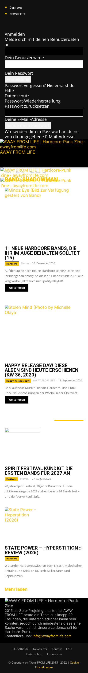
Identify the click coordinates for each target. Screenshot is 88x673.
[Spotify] (20, 24)
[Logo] (36, 175)
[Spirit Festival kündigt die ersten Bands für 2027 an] (44, 445)
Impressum (54, 654)
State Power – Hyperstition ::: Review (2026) (44, 550)
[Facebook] (7, 24)
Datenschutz (17, 96)
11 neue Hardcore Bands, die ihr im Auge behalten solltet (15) (42, 253)
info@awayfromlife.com (52, 636)
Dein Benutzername (24, 57)
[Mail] (16, 24)
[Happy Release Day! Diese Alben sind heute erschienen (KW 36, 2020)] (44, 332)
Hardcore (11, 263)
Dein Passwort (19, 73)
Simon (25, 263)
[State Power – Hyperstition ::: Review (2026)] (44, 524)
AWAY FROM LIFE (44, 380)
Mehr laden (16, 589)
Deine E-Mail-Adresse (26, 119)
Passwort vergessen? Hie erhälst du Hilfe (40, 88)
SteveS (24, 478)
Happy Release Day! (18, 380)
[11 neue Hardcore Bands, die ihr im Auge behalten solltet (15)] (44, 215)
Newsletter (18, 14)
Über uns (16, 7)
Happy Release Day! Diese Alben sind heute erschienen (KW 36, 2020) (41, 370)
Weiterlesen (16, 287)
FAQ (69, 649)
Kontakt (57, 649)
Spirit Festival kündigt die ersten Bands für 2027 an (39, 471)
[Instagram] (11, 24)
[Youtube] (24, 24)
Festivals (11, 479)
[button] (7, 161)
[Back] (6, 29)
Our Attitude (21, 649)
